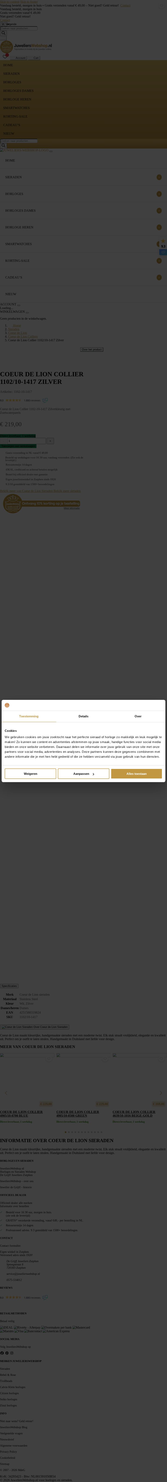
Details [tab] (84, 716)
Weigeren (30, 773)
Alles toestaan (136, 773)
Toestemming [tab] (28, 716)
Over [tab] (138, 716)
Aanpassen (81, 773)
